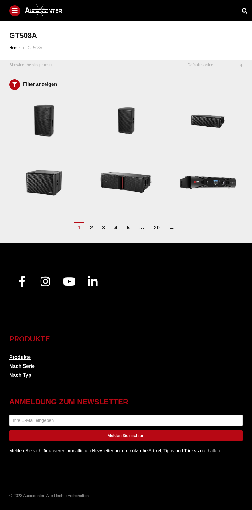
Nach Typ (20, 375)
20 (157, 227)
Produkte (20, 357)
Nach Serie (22, 366)
